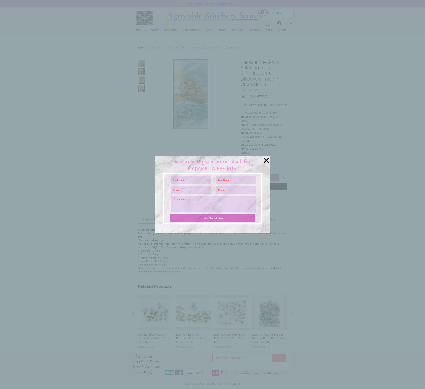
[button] (266, 160)
